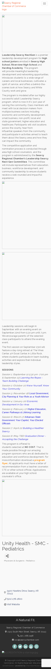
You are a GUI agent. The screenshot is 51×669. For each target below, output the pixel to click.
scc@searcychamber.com (26, 640)
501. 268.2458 (26, 636)
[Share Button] (7, 556)
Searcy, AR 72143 (26, 632)
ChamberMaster (33, 666)
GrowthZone (8, 666)
